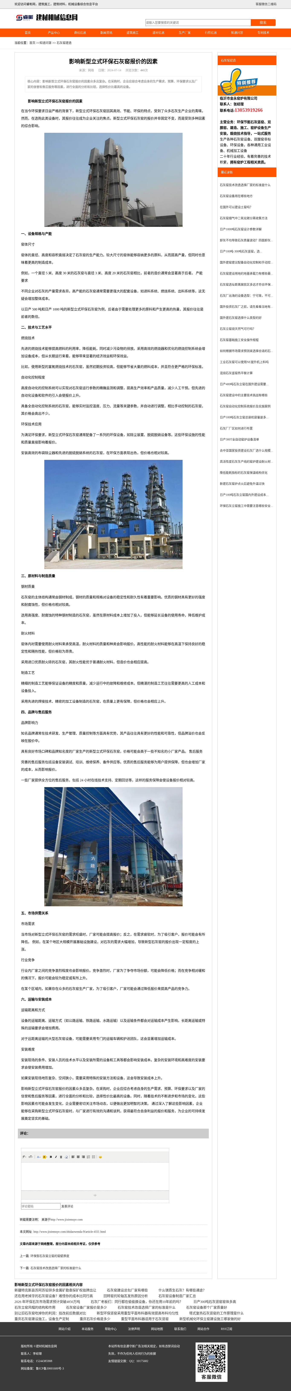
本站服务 (88, 1329)
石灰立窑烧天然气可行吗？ (238, 328)
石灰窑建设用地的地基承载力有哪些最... (246, 273)
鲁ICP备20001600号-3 (50, 1368)
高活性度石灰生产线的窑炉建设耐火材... (246, 461)
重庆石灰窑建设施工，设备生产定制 (41, 1319)
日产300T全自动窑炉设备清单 (239, 439)
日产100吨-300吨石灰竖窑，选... (241, 251)
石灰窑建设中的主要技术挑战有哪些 (244, 395)
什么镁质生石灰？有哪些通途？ (182, 1290)
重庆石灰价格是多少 (95, 1319)
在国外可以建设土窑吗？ (236, 207)
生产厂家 (185, 32)
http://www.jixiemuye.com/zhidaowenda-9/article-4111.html (69, 1231)
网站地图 (157, 1329)
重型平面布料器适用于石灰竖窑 (145, 1319)
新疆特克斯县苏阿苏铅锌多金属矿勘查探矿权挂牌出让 (55, 1290)
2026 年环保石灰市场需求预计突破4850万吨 (47, 1302)
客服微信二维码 (266, 4)
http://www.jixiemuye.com (66, 1219)
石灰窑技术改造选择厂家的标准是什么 (55, 1268)
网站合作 (203, 1329)
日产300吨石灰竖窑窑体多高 (214, 1302)
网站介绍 (65, 1329)
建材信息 (158, 32)
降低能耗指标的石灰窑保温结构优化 (244, 472)
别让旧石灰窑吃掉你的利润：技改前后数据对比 (50, 1313)
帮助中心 (111, 1329)
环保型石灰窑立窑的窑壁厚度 (49, 1256)
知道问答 (237, 32)
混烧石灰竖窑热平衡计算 (236, 373)
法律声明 (134, 1329)
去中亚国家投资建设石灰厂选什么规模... (246, 450)
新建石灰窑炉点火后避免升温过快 (242, 483)
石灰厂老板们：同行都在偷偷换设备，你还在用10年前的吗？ (137, 1302)
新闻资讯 (106, 32)
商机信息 (80, 32)
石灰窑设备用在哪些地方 (236, 196)
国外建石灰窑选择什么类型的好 (241, 317)
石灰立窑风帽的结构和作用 (34, 1307)
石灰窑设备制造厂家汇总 (177, 1296)
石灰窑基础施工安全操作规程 (239, 340)
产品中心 (54, 32)
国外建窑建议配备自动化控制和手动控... (246, 262)
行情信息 (211, 32)
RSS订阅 (226, 1329)
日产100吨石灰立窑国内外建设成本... (244, 494)
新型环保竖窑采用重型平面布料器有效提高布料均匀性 (138, 1313)
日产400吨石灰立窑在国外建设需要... (244, 384)
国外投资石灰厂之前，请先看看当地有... (246, 306)
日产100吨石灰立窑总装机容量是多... (244, 417)
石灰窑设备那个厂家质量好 (206, 1307)
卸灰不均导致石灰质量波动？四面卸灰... (246, 240)
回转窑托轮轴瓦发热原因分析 (126, 1296)
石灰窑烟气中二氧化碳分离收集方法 (244, 218)
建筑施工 (132, 32)
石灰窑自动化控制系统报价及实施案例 (245, 406)
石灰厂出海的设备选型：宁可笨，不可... (246, 295)
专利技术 (263, 32)
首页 (28, 32)
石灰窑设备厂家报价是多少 (86, 1307)
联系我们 (180, 1329)
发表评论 (67, 1206)
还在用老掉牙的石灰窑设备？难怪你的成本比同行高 (53, 1296)
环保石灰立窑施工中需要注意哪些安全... (246, 506)
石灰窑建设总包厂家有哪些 (127, 1290)
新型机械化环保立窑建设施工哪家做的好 (210, 1319)
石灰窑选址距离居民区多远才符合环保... (246, 284)
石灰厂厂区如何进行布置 (236, 428)
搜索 (263, 22)
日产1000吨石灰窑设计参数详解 (241, 229)
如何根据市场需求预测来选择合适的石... (246, 351)
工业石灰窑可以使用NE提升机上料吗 (244, 362)
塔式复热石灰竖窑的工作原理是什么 (216, 1313)
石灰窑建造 (64, 42)
